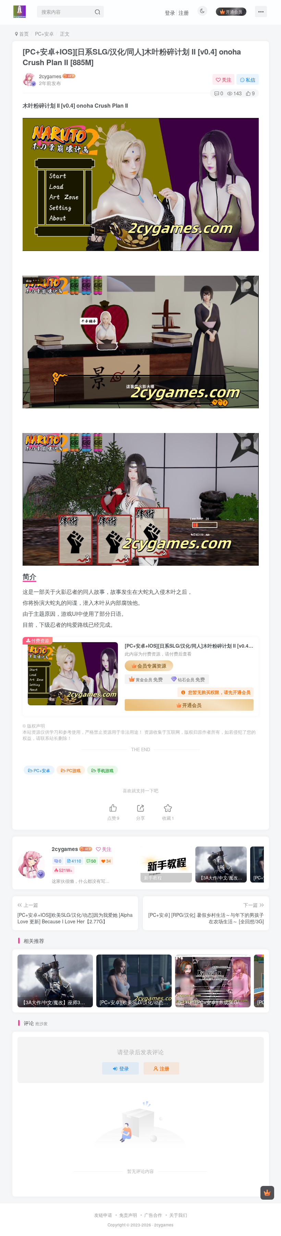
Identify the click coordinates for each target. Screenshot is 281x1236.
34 (108, 861)
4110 (76, 861)
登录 (170, 12)
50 (93, 861)
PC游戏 (73, 770)
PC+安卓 (44, 33)
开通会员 (234, 11)
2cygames (50, 76)
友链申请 (103, 1215)
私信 (250, 79)
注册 (184, 12)
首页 (23, 33)
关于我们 (178, 1215)
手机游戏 (105, 770)
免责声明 (128, 1215)
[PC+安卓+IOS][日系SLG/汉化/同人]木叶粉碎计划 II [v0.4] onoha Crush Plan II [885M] (132, 57)
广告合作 (153, 1215)
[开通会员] (267, 1193)
